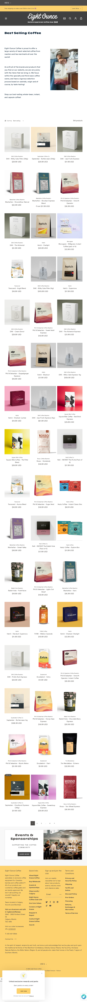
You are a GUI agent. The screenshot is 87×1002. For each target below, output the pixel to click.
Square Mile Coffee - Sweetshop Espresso (43, 806)
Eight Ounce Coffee (36, 969)
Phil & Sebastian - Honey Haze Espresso (43, 720)
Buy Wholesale (34, 881)
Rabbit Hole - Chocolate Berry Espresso (70, 720)
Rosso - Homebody (43, 461)
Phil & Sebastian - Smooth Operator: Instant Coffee (69, 677)
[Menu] (6, 18)
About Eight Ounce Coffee (34, 876)
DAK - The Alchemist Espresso (70, 332)
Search (31, 925)
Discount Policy (71, 894)
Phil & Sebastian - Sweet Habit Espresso (43, 331)
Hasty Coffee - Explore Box (70, 547)
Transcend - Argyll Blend (17, 288)
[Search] (70, 18)
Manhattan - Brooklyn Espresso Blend (43, 202)
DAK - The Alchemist (17, 245)
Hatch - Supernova (70, 288)
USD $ (7, 3)
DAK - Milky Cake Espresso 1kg (70, 375)
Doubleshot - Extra (43, 677)
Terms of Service (71, 913)
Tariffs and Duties (69, 889)
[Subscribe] (60, 894)
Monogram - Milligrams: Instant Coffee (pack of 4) (70, 245)
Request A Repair (33, 914)
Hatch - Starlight (43, 245)
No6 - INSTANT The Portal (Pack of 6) (69, 461)
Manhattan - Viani (69, 591)
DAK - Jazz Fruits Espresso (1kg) (43, 418)
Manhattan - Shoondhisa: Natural (17, 202)
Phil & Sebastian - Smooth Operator (69, 202)
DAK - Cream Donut (17, 332)
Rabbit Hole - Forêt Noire (17, 591)
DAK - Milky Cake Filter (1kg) (43, 288)
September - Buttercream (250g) (43, 159)
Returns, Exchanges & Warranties (70, 907)
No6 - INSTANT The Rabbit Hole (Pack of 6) (43, 547)
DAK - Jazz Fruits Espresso (69, 159)
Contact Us (9, 939)
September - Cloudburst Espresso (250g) (17, 806)
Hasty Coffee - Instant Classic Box (70, 504)
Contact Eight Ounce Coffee (34, 920)
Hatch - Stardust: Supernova (17, 634)
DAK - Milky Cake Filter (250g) (17, 159)
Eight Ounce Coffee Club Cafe (35, 898)
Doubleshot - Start (43, 763)
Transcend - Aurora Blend (17, 504)
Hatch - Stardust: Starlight (69, 634)
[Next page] (54, 823)
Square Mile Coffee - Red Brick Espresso (70, 418)
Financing (69, 901)
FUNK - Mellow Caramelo (43, 634)
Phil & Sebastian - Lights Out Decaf (43, 590)
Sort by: (9, 121)
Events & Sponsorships (34, 886)
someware (12, 929)
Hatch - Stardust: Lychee (17, 418)
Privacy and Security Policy (71, 879)
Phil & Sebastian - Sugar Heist (43, 504)
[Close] (1, 979)
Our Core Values (35, 903)
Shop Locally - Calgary (34, 892)
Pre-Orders (69, 897)
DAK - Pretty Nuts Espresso (17, 677)
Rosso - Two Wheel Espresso (70, 806)
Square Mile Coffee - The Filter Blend (17, 461)
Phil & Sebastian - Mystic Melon (17, 763)
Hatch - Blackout (43, 375)
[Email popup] (64, 18)
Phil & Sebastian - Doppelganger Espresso (17, 374)
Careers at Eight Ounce (35, 908)
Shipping (68, 884)
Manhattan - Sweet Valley (17, 547)
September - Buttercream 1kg (17, 720)
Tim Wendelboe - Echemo (70, 763)
